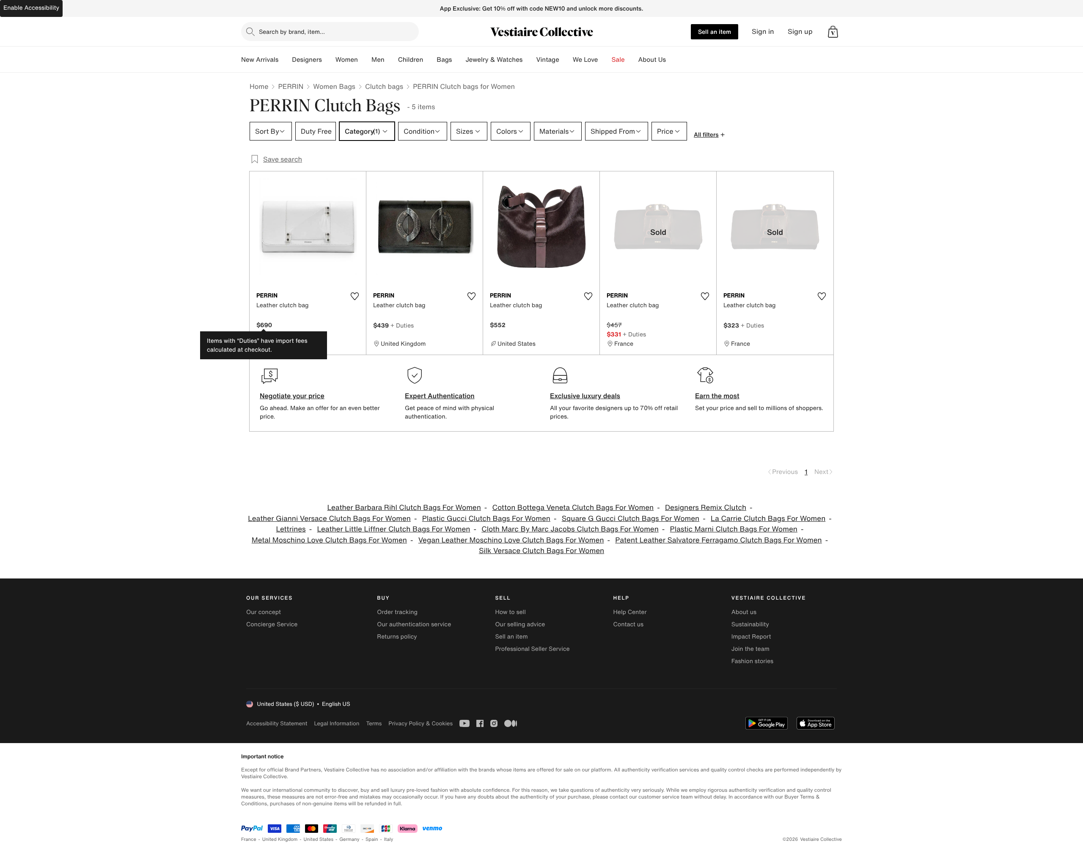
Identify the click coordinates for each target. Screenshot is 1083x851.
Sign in (763, 31)
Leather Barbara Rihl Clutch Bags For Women (404, 507)
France (248, 839)
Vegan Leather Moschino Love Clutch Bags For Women (511, 540)
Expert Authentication (440, 396)
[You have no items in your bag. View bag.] (833, 32)
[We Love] (605, 59)
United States (319, 839)
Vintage (547, 59)
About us (743, 612)
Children (410, 59)
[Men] (391, 59)
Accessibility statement (276, 723)
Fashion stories (752, 661)
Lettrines (291, 529)
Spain (372, 839)
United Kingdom (280, 839)
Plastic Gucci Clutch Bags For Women (486, 518)
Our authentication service (414, 624)
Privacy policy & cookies (420, 723)
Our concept (263, 612)
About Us (652, 59)
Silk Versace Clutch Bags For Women (541, 550)
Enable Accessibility (31, 7)
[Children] (429, 59)
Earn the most (717, 396)
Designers (307, 59)
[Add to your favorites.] (354, 296)
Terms (374, 723)
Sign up (800, 31)
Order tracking (397, 612)
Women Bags (334, 86)
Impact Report (751, 636)
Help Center (630, 612)
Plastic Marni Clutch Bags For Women (733, 529)
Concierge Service (271, 624)
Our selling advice (520, 624)
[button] (833, 32)
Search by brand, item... (292, 31)
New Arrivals (259, 59)
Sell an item (714, 31)
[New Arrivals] (285, 59)
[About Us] (672, 59)
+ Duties (402, 325)
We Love (585, 59)
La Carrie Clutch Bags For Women (768, 518)
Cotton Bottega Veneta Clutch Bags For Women (573, 507)
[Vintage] (566, 59)
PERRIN (290, 86)
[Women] (364, 59)
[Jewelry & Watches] (529, 59)
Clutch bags (384, 86)
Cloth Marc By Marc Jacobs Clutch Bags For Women (570, 529)
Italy (388, 839)
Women (346, 59)
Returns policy (397, 636)
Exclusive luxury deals (585, 396)
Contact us (628, 624)
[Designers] (328, 59)
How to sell (510, 612)
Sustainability (750, 624)
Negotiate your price (292, 396)
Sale (618, 59)
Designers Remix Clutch (705, 507)
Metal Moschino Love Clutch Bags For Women (329, 540)
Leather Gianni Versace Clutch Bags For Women (329, 518)
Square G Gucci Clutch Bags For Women (631, 518)
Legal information (336, 723)
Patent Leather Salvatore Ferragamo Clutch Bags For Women (718, 540)
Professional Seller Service (532, 648)
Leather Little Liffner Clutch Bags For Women (393, 529)
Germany (349, 839)
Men (378, 59)
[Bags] (458, 59)
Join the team (750, 648)
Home (259, 86)
